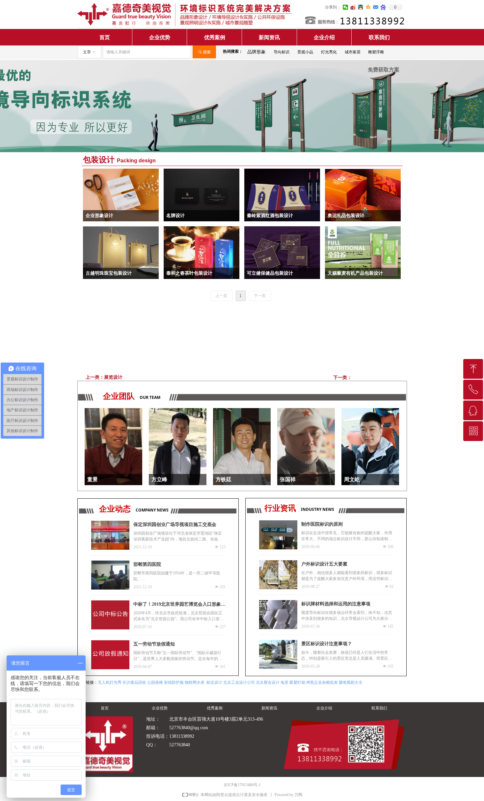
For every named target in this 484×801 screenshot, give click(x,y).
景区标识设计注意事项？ (326, 643)
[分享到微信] (345, 7)
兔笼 (284, 682)
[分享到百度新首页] (383, 7)
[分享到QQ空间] (368, 7)
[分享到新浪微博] (353, 7)
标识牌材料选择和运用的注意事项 (335, 603)
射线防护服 (174, 682)
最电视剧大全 (351, 682)
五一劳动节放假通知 (154, 644)
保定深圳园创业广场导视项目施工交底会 (174, 524)
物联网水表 (194, 682)
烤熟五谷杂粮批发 (322, 682)
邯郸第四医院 (147, 564)
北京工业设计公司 (239, 682)
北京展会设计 (268, 682)
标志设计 (214, 682)
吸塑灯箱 (297, 682)
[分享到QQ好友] (360, 7)
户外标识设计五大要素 (324, 564)
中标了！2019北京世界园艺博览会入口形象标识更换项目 (179, 605)
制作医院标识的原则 (322, 524)
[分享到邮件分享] (376, 7)
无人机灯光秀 (109, 682)
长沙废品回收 (134, 682)
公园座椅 (155, 682)
